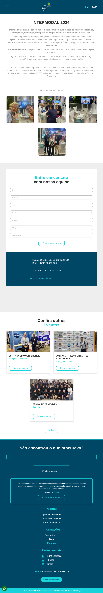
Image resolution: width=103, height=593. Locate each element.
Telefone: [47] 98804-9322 (48, 270)
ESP (94, 7)
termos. (57, 492)
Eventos (51, 543)
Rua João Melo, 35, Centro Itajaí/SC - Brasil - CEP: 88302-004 (51, 261)
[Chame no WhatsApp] (4, 588)
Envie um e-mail (50, 471)
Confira (38, 571)
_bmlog (50, 560)
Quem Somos (51, 535)
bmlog (50, 564)
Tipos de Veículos (51, 522)
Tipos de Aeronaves (51, 514)
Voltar (51, 430)
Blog (51, 539)
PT (83, 7)
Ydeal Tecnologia (74, 590)
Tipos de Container (51, 518)
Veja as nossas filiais (40, 278)
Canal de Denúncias (51, 579)
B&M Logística (54, 556)
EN (88, 7)
